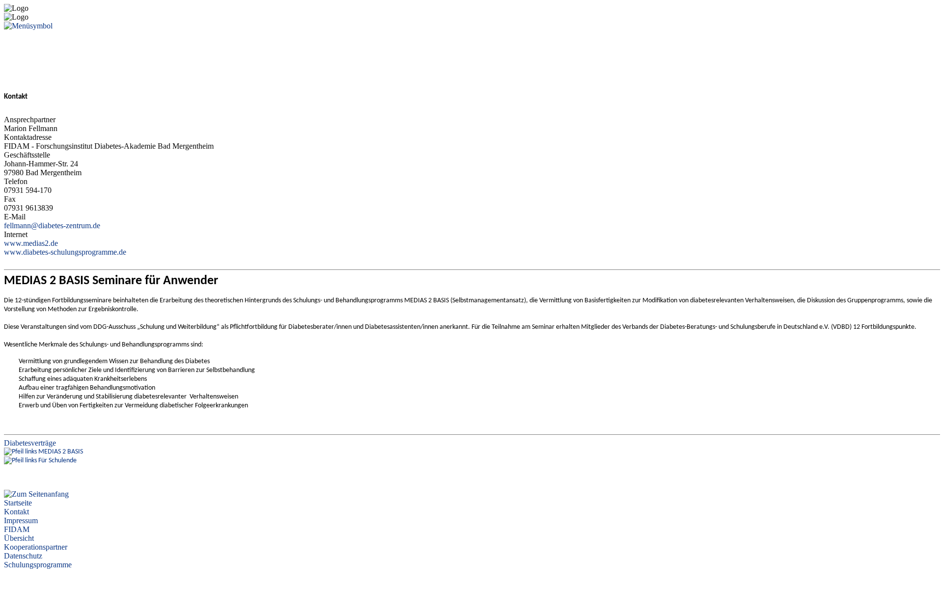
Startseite (18, 503)
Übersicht (19, 538)
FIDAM (16, 529)
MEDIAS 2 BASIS (60, 451)
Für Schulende (57, 460)
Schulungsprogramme (38, 564)
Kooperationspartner (35, 547)
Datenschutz (23, 556)
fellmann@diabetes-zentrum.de (52, 225)
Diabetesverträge (30, 443)
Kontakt (16, 511)
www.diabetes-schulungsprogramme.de (65, 252)
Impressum (21, 520)
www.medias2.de (31, 243)
